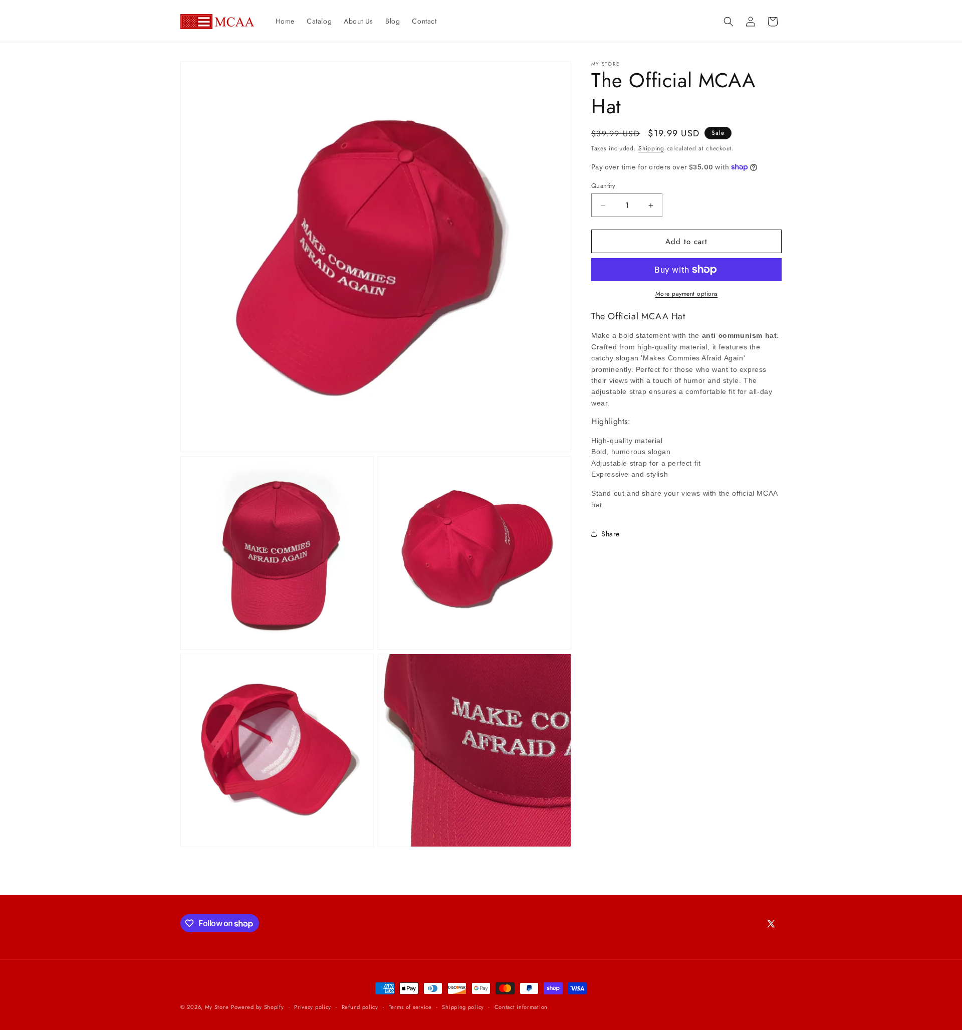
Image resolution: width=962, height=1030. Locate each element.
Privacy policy (312, 1007)
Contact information (521, 1007)
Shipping (651, 148)
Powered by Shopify (257, 1007)
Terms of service (410, 1007)
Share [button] (610, 534)
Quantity (603, 185)
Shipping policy (463, 1007)
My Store (217, 1007)
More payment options (686, 293)
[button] (728, 22)
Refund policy (360, 1007)
